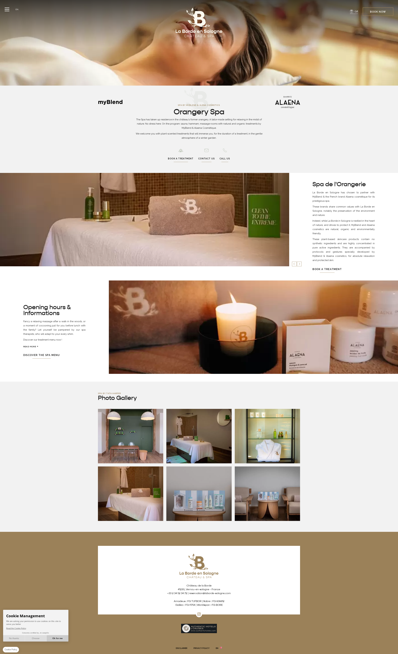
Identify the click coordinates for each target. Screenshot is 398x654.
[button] (294, 264)
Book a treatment (327, 269)
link (180, 155)
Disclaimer (181, 648)
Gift (356, 11)
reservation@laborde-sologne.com (210, 593)
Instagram (199, 614)
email (206, 155)
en (17, 9)
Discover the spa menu (41, 355)
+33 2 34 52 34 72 (225, 155)
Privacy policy (202, 648)
